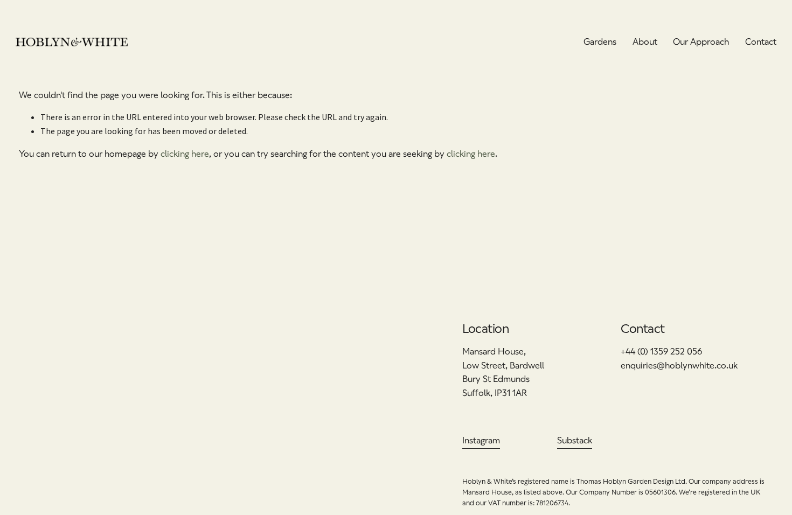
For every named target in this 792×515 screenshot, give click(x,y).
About (645, 42)
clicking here (185, 154)
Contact (760, 42)
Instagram (481, 440)
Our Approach (701, 42)
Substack (574, 440)
